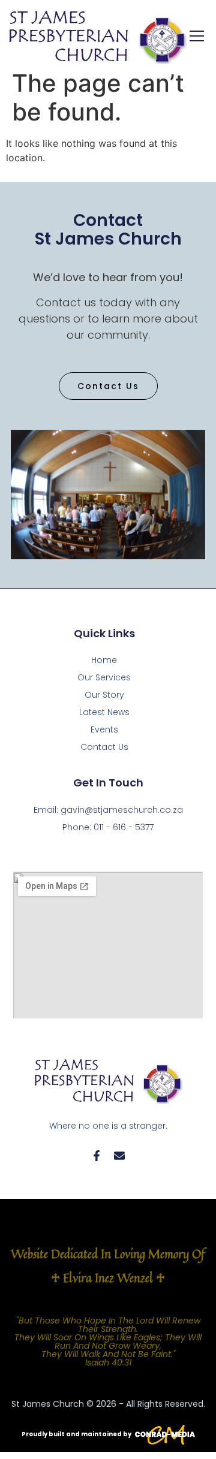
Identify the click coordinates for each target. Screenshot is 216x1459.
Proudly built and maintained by (76, 1434)
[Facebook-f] (96, 1155)
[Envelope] (119, 1155)
